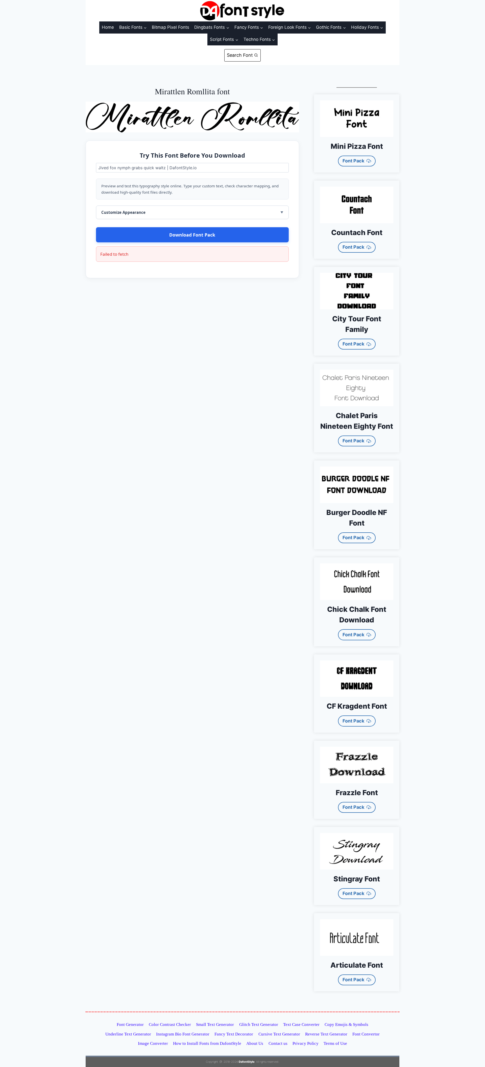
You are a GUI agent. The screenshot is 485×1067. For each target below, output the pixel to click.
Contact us (278, 1043)
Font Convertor (366, 1034)
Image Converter (153, 1043)
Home (108, 27)
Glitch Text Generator (258, 1024)
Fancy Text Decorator (233, 1034)
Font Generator (130, 1024)
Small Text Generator (215, 1024)
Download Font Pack (192, 235)
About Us (254, 1043)
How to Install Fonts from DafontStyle (207, 1043)
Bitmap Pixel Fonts (170, 27)
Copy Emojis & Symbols (346, 1024)
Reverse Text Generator (326, 1034)
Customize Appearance (123, 212)
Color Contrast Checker (170, 1024)
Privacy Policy (306, 1043)
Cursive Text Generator (279, 1034)
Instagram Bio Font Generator (182, 1034)
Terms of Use (335, 1043)
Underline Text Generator (128, 1034)
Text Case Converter (301, 1024)
